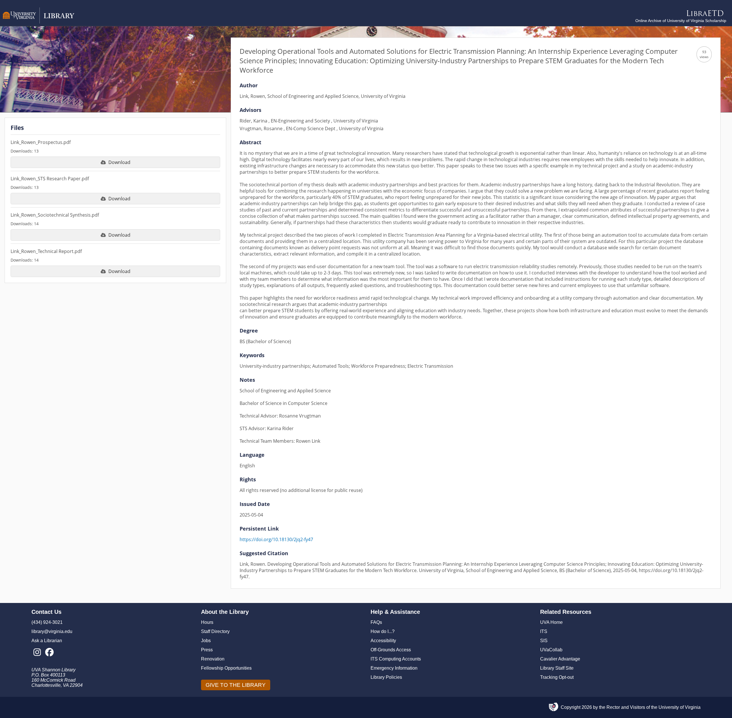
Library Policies (386, 677)
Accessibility (383, 640)
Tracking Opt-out (557, 677)
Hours (207, 622)
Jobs (206, 640)
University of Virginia (680, 707)
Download (119, 162)
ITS (543, 631)
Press (207, 649)
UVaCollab (551, 649)
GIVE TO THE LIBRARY (236, 685)
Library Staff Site (557, 668)
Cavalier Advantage (560, 658)
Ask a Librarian (46, 640)
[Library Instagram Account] (37, 652)
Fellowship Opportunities (226, 668)
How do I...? (383, 631)
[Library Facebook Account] (49, 652)
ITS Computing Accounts (396, 658)
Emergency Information (394, 668)
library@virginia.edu (51, 631)
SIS (544, 640)
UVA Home (551, 622)
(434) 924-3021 (47, 622)
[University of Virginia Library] (38, 21)
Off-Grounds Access (391, 649)
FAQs (376, 622)
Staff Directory (215, 631)
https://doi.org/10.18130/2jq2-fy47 (276, 539)
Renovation (212, 658)
